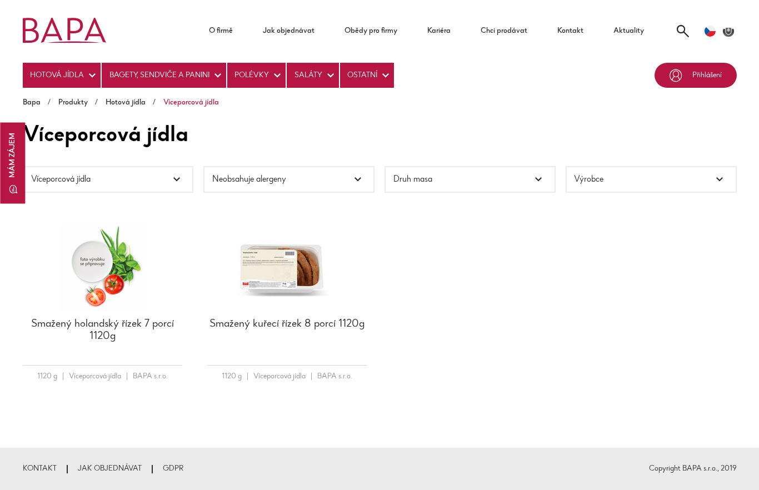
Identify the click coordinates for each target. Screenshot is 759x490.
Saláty (308, 75)
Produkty (73, 103)
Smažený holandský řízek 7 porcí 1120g (102, 330)
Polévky (251, 75)
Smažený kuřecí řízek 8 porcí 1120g (286, 323)
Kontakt (570, 31)
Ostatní (362, 75)
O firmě (221, 31)
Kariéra (439, 31)
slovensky (728, 31)
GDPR (173, 469)
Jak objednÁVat (110, 469)
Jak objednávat (288, 31)
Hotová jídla (57, 75)
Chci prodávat (504, 31)
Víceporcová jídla (95, 376)
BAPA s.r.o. (150, 376)
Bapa (32, 103)
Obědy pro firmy (370, 31)
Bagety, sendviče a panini (159, 75)
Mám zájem (12, 155)
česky (710, 31)
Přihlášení (707, 75)
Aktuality (628, 31)
